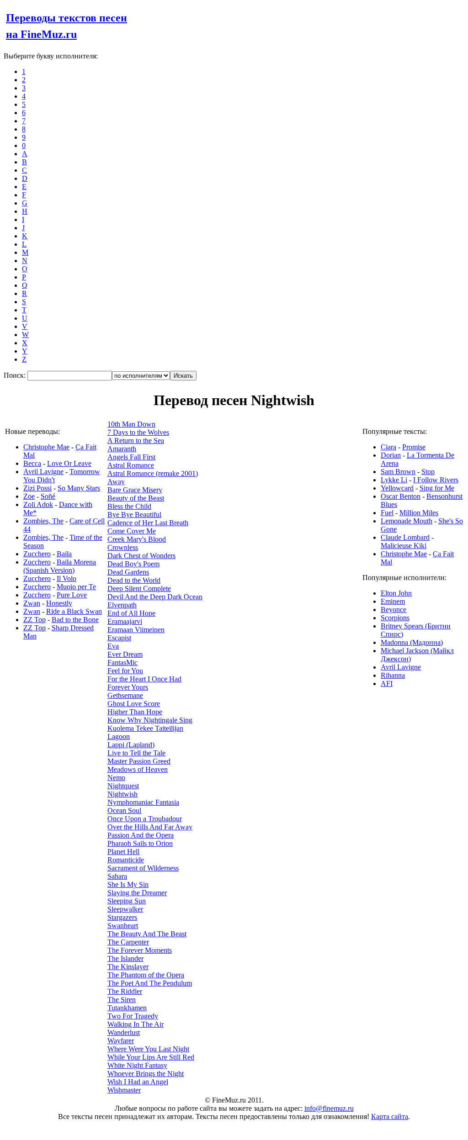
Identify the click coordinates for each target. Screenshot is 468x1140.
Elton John (396, 593)
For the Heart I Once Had (144, 679)
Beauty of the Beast (135, 498)
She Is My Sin (128, 884)
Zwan (31, 603)
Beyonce (393, 609)
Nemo (116, 777)
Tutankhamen (127, 1008)
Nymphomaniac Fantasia (143, 802)
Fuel (387, 513)
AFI (387, 683)
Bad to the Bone (75, 619)
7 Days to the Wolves (138, 432)
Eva (113, 646)
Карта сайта (389, 1116)
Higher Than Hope (134, 712)
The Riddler (124, 991)
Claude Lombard (405, 537)
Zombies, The (43, 521)
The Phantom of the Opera (145, 975)
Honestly (59, 603)
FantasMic (122, 662)
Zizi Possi (37, 488)
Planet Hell (123, 851)
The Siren (121, 999)
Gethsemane (125, 695)
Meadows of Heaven (137, 769)
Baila (64, 554)
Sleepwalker (125, 909)
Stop (428, 471)
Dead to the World (133, 580)
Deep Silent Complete (139, 588)
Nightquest (123, 786)
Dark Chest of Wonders (141, 555)
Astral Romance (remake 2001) (152, 473)
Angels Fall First (131, 457)
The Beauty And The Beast (146, 934)
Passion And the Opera (140, 835)
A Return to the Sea (135, 440)
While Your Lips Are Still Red (150, 1057)
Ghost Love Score (133, 703)
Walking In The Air (135, 1024)
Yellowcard (397, 488)
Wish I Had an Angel (137, 1082)
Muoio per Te (76, 587)
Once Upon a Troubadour (144, 819)
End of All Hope (131, 613)
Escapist (119, 638)
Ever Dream (125, 654)
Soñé (48, 496)
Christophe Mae (46, 447)
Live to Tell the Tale (136, 753)
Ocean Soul (124, 810)
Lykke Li (394, 480)
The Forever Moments (139, 950)
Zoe (29, 496)
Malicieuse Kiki (403, 545)
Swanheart (122, 925)
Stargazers (122, 917)
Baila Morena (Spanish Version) (59, 566)
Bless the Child (129, 506)
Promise (413, 447)
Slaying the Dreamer (137, 893)
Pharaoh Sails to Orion (140, 843)
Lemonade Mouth (406, 521)
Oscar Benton (400, 496)
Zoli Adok (38, 504)
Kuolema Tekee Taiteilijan (145, 728)
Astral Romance (130, 465)
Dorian (391, 455)
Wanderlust (123, 1032)
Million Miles (418, 513)
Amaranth (121, 449)
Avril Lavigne (43, 471)
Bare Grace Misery (134, 490)
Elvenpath (122, 605)
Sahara (117, 876)
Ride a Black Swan (74, 611)
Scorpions (395, 618)
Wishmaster (124, 1090)
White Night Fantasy (137, 1065)
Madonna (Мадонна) (412, 642)
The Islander (125, 958)
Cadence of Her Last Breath (147, 523)
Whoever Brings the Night (145, 1073)
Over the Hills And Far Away (149, 827)
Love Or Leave (69, 463)
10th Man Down (131, 424)
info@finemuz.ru (329, 1108)
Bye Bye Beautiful (134, 514)
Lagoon (118, 736)
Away (116, 482)
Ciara (388, 447)
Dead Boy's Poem (133, 564)
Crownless (122, 547)
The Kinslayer (128, 967)
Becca (32, 463)
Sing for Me (437, 488)
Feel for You (125, 671)
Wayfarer (120, 1041)
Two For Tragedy (132, 1016)
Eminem (393, 601)
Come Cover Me (131, 531)
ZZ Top (34, 619)
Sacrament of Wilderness (143, 868)
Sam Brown (398, 471)
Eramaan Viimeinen (136, 629)
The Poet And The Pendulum (149, 983)
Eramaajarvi (124, 621)
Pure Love (72, 595)
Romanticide (125, 860)
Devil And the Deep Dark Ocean (154, 597)
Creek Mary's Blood (136, 539)
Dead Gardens (128, 572)
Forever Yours (127, 687)
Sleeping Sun (126, 901)
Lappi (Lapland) (130, 745)
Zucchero (37, 554)
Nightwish (122, 794)
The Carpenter (128, 942)
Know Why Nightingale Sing (149, 720)
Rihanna (393, 675)
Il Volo (66, 578)
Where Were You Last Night (148, 1049)
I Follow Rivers (435, 480)
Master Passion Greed (138, 761)
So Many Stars (79, 488)
